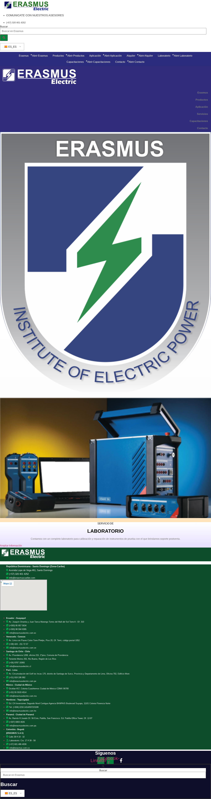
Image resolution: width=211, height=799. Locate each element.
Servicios (202, 114)
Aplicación (201, 107)
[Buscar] (4, 37)
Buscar (4, 26)
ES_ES (12, 46)
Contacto (202, 128)
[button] (103, 766)
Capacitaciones (199, 121)
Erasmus (202, 92)
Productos (202, 99)
